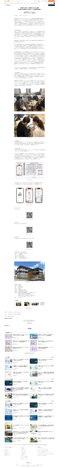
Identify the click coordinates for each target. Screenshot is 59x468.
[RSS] (31, 462)
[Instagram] (30, 462)
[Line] (12, 316)
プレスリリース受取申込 (24, 456)
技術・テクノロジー (11, 314)
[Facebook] (27, 462)
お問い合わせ (29, 323)
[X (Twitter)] (10, 316)
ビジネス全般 (18, 314)
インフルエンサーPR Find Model (42, 451)
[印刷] (13, 316)
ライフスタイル (15, 312)
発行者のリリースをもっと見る (29, 353)
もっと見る (52, 357)
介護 (15, 314)
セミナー (22, 459)
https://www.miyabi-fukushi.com (23, 258)
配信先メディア (6, 451)
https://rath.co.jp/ (20, 297)
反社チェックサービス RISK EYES (42, 455)
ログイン (22, 450)
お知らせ (22, 455)
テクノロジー (10, 312)
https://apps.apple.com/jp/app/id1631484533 (20, 223)
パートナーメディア (7, 452)
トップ (5, 444)
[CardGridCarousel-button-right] (44, 304)
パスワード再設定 (23, 451)
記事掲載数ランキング (7, 453)
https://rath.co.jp (21, 18)
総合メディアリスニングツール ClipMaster (43, 450)
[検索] (54, 3)
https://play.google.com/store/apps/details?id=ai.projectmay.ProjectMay (24, 238)
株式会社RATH (16, 15)
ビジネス (19, 312)
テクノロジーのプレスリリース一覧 (11, 444)
